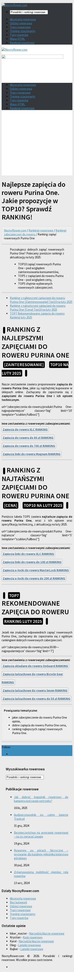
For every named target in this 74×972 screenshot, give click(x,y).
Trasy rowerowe (20, 27)
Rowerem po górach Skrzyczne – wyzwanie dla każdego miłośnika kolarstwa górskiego (41, 854)
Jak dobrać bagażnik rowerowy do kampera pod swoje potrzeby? (41, 799)
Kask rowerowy (33, 937)
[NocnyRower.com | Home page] (14, 5)
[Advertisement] (37, 144)
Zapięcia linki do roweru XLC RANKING (28, 554)
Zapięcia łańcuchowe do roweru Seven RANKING (35, 690)
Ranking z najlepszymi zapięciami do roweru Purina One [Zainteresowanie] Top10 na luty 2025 (41, 300)
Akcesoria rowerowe (23, 19)
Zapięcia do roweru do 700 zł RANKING (29, 446)
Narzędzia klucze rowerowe (46, 933)
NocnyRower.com (15, 230)
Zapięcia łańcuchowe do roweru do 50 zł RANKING (36, 699)
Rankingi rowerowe (22, 43)
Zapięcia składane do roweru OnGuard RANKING (35, 666)
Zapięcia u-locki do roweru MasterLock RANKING (36, 570)
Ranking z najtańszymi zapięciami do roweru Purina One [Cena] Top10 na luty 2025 (37, 308)
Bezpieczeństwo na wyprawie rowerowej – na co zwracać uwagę (41, 834)
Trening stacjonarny (22, 31)
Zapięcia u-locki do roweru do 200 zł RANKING (34, 578)
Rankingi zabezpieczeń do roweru (35, 232)
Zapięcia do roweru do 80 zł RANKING (28, 438)
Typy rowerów (19, 35)
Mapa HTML (17, 39)
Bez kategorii (18, 902)
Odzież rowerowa (21, 23)
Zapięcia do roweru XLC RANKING (25, 429)
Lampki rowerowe (29, 945)
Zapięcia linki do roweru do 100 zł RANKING (32, 562)
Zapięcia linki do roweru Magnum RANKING (31, 454)
